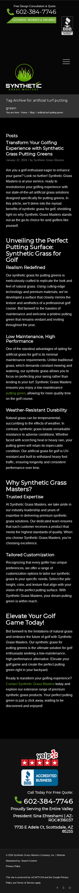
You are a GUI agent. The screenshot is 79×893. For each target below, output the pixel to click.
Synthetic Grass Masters (49, 160)
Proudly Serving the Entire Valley (42, 809)
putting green (15, 393)
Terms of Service (26, 882)
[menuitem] (64, 61)
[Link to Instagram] (70, 888)
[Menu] (64, 61)
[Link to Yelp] (63, 888)
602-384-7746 (36, 11)
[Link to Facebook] (57, 888)
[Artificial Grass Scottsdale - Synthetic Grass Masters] (33, 77)
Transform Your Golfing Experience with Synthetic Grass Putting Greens (35, 148)
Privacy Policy (13, 866)
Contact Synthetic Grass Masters (30, 684)
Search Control (29, 860)
